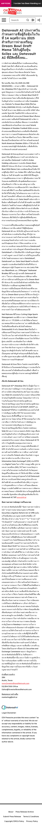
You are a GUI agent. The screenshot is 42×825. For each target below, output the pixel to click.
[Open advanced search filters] (32, 20)
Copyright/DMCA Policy (14, 821)
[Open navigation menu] (4, 20)
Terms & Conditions (31, 816)
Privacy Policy (32, 821)
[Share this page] (38, 20)
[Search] (27, 20)
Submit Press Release (12, 816)
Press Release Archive (25, 812)
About (10, 812)
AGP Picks (5, 3)
